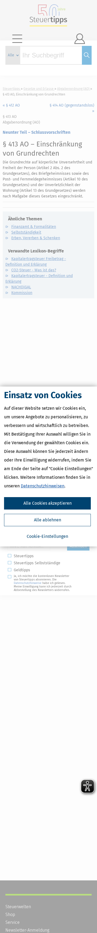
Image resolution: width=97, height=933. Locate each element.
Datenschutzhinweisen (42, 485)
